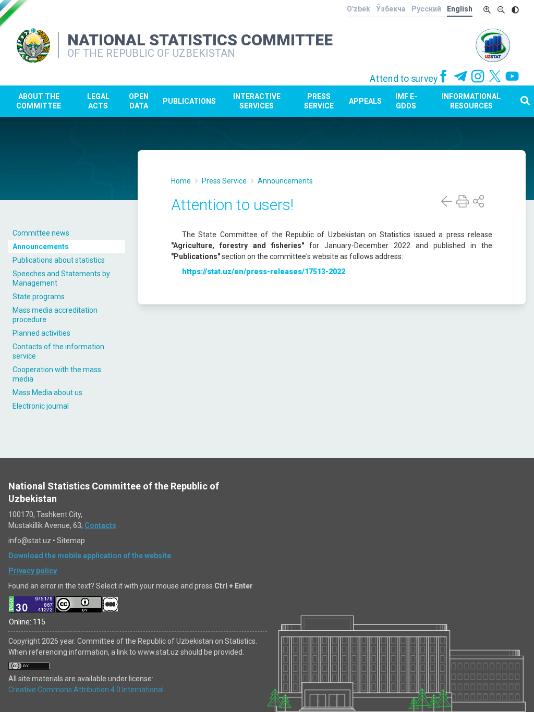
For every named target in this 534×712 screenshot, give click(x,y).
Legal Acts (98, 101)
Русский (426, 9)
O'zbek (358, 9)
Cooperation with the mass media (57, 374)
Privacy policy (32, 571)
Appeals (365, 101)
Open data (139, 101)
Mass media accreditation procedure (55, 315)
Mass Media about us (47, 392)
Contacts (100, 525)
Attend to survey (404, 78)
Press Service (319, 101)
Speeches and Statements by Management (61, 278)
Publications (189, 101)
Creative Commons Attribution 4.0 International (86, 689)
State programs (39, 296)
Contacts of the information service (58, 351)
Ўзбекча (391, 9)
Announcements (41, 246)
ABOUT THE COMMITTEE (38, 101)
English (459, 9)
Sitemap (71, 540)
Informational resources (471, 101)
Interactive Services (257, 101)
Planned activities (41, 333)
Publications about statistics (59, 260)
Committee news (41, 233)
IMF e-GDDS (406, 101)
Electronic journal (41, 406)
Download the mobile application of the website (89, 555)
